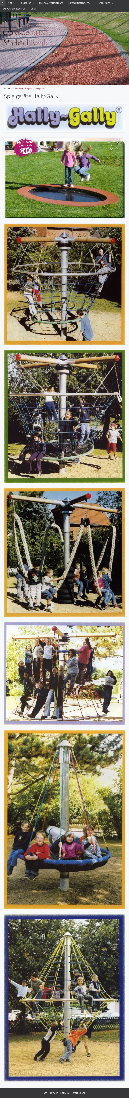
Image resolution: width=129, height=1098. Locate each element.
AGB (45, 1093)
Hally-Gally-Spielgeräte (34, 88)
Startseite (19, 88)
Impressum (65, 1093)
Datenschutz (79, 1093)
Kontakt (54, 1093)
